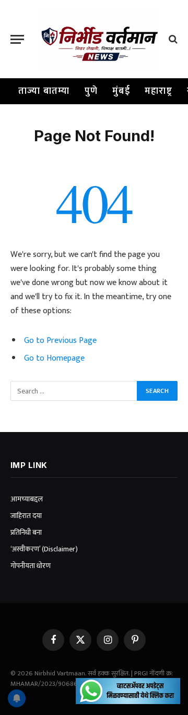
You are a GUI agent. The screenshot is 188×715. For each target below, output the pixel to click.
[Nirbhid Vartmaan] (99, 39)
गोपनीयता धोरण (30, 566)
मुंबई (121, 91)
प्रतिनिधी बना (26, 532)
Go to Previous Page (60, 340)
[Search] (172, 39)
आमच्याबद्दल (26, 499)
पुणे (91, 91)
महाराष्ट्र (158, 91)
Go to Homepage (54, 358)
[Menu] (17, 39)
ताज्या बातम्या (44, 91)
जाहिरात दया (26, 516)
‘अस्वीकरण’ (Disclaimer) (44, 549)
